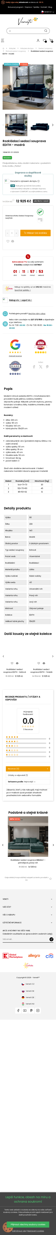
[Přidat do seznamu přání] (8, 241)
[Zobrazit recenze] (40, 346)
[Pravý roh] (40, 220)
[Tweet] (41, 367)
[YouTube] (25, 1010)
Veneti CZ (30, 984)
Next (52, 125)
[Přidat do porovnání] (13, 241)
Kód (5, 152)
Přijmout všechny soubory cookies (28, 1224)
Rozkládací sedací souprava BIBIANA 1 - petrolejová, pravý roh (28, 861)
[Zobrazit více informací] (38, 181)
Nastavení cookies (35, 1231)
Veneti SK (30, 991)
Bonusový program (15, 7)
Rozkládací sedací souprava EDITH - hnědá (41, 670)
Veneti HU (30, 1004)
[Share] (34, 367)
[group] (28, 845)
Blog (50, 7)
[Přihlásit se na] (51, 939)
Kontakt (44, 7)
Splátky (36, 7)
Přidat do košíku (36, 233)
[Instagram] (38, 1010)
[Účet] (38, 40)
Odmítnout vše (19, 1231)
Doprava (28, 7)
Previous (3, 125)
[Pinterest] (47, 367)
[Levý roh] (40, 212)
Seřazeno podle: (16, 781)
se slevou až (24, 2)
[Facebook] (18, 1010)
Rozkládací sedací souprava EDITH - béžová (14, 670)
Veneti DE (30, 997)
